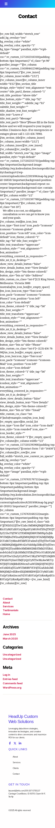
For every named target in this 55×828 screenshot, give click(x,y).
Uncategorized (12, 654)
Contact (8, 598)
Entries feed (10, 679)
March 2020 (10, 638)
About (6, 602)
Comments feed (13, 683)
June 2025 (9, 634)
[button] (6, 3)
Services (8, 606)
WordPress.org (12, 687)
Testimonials (10, 610)
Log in (6, 674)
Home (6, 614)
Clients (16, 768)
